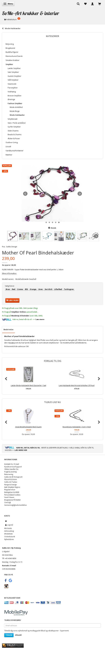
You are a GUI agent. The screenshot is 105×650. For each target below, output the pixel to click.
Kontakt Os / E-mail (11, 464)
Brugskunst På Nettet (12, 500)
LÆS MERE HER (20, 450)
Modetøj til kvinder (20, 315)
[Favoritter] (85, 4)
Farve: (9, 286)
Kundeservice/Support (13, 467)
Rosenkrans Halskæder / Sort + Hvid (77, 427)
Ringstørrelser (9, 489)
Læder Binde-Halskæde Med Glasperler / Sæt (28, 385)
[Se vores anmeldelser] (13, 645)
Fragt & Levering (10, 472)
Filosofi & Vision (10, 479)
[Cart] (99, 4)
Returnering (8, 474)
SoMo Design (11, 246)
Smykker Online (18, 312)
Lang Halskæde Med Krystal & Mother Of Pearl (76, 385)
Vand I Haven (9, 497)
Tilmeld (9, 635)
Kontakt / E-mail (9, 565)
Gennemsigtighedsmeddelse (15, 505)
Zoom (53, 228)
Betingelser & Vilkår (11, 492)
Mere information (9, 273)
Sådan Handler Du (11, 469)
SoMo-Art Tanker (10, 482)
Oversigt (7, 502)
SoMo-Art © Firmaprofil (13, 477)
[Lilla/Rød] (52, 193)
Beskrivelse (8, 329)
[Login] (92, 4)
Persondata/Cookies (12, 495)
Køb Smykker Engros (12, 487)
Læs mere (40, 319)
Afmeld (18, 635)
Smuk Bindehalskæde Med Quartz (28, 427)
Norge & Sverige (10, 484)
